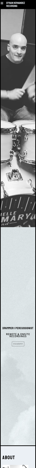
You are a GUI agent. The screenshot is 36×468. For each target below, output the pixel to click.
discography (18, 344)
